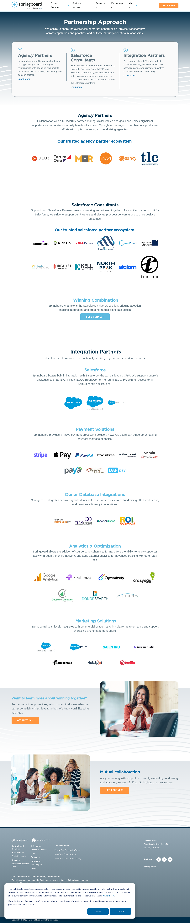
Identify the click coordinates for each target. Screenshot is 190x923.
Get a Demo (36, 846)
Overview (16, 860)
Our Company (36, 865)
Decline (120, 911)
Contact (34, 869)
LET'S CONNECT (95, 316)
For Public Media (19, 856)
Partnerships (36, 861)
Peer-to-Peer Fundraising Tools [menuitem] (67, 850)
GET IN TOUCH (25, 720)
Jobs (33, 854)
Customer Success (39, 850)
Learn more (24, 79)
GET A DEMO (169, 5)
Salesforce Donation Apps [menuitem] (65, 854)
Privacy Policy (108, 896)
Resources (35, 857)
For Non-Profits (18, 853)
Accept (98, 911)
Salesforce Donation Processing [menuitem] (68, 859)
